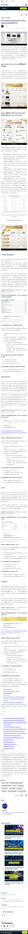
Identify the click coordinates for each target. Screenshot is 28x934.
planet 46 (4, 810)
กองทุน (3, 17)
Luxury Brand (5, 788)
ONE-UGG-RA (12, 788)
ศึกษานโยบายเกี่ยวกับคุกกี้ (7, 932)
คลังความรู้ (8, 17)
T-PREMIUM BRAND (12, 791)
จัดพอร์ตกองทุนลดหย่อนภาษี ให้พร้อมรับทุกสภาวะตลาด (14, 884)
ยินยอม (24, 932)
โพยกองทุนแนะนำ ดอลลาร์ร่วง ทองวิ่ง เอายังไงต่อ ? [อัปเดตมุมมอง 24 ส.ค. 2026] (14, 853)
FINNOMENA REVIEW (6, 785)
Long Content (21, 785)
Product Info (19, 788)
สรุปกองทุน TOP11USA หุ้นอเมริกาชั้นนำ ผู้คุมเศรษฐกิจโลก (14, 837)
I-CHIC (14, 785)
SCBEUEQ (4, 791)
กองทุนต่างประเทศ (22, 791)
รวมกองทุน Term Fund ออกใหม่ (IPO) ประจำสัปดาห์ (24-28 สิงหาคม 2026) (14, 868)
